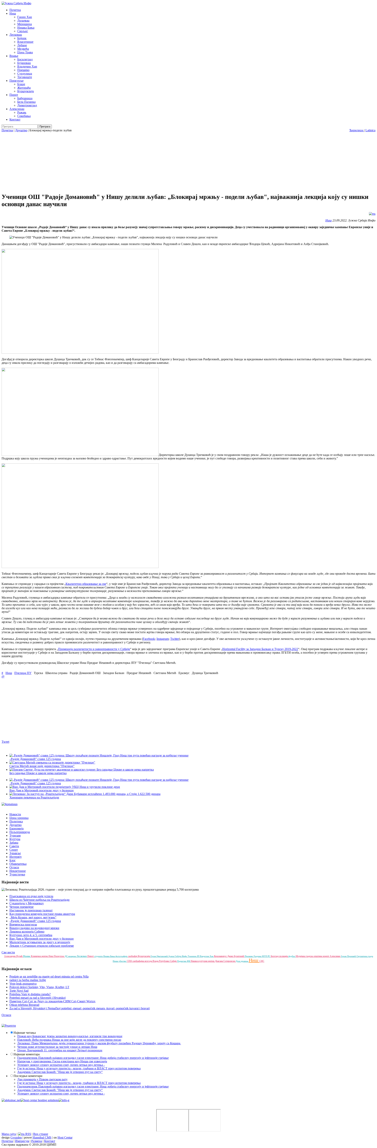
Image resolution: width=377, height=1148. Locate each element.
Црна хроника (18, 818)
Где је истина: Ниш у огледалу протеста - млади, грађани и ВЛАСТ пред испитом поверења (79, 1068)
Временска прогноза (23, 924)
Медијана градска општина (309, 956)
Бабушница (24, 98)
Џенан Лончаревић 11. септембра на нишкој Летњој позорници (59, 1050)
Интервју (15, 856)
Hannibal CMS (42, 1137)
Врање (13, 56)
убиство (123, 961)
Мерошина (24, 24)
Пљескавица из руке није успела (31, 896)
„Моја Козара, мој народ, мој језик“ (32, 917)
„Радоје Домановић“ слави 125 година (35, 921)
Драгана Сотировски (225, 961)
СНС (261, 961)
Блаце (21, 84)
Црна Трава (25, 52)
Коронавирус (220, 956)
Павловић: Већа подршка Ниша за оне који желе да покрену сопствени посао (69, 1039)
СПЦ (130, 961)
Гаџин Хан (24, 17)
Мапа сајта (9, 1134)
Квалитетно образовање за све (86, 583)
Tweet (5, 741)
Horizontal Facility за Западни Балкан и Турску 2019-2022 (260, 649)
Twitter (174, 638)
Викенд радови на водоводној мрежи (34, 928)
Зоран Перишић (349, 956)
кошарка (72, 956)
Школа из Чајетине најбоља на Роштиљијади (39, 899)
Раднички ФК (184, 961)
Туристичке (17, 874)
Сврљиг (22, 31)
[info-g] (64, 1100)
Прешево (23, 70)
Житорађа (24, 87)
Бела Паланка (26, 101)
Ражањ (21, 112)
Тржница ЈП (194, 956)
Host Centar (65, 1137)
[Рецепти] (9, 1025)
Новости (15, 814)
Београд (275, 956)
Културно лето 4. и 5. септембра (30, 935)
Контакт (14, 119)
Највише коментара (27, 1054)
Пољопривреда (19, 832)
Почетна (15, 10)
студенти (98, 956)
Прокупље (16, 80)
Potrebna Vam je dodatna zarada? (30, 994)
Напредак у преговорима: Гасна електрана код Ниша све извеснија (62, 1061)
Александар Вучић (13, 956)
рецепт (326, 956)
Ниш (12, 13)
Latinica (370, 130)
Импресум (22, 1141)
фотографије (121, 956)
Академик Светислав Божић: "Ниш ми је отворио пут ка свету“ (60, 1072)
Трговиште (24, 77)
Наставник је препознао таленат (31, 910)
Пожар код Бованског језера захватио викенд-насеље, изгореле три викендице (69, 1036)
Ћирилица (356, 130)
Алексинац (16, 109)
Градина (258, 956)
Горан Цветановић (159, 956)
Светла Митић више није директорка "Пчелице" (42, 766)
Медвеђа (23, 48)
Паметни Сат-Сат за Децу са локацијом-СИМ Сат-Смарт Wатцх (52, 1001)
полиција (283, 956)
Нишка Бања (25, 27)
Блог (12, 860)
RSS (28, 1134)
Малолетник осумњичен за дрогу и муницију (39, 942)
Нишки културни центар (203, 961)
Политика (16, 821)
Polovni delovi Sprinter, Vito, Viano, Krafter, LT (39, 987)
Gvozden (16, 1137)
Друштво (21, 130)
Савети (14, 846)
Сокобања (24, 116)
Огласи (14, 867)
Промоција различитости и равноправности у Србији (94, 649)
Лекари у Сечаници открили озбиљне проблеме (41, 945)
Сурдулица (24, 73)
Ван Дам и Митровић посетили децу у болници (41, 790)
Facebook (149, 638)
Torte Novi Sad (18, 990)
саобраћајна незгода (143, 961)
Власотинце (25, 41)
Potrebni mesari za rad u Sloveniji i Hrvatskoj (37, 997)
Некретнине (17, 871)
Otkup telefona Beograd (24, 1004)
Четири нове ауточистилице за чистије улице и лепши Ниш (57, 1046)
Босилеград (25, 59)
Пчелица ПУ (22, 673)
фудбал (292, 956)
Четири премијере (21, 906)
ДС (66, 956)
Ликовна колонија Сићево (26, 931)
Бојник (22, 38)
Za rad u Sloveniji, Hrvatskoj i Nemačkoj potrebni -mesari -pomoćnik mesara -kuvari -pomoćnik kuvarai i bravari (79, 1008)
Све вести (8, 952)
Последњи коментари (28, 1076)
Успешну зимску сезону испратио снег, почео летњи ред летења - (61, 1065)
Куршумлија (25, 91)
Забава (13, 842)
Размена (36, 1141)
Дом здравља (242, 961)
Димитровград (27, 105)
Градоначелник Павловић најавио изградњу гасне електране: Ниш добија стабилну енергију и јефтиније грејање (93, 1057)
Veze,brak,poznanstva (23, 983)
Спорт (13, 849)
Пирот (13, 94)
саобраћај (133, 956)
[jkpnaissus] (9, 804)
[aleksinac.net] (11, 1100)
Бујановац (24, 63)
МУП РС (266, 956)
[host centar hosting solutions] (40, 1100)
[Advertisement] (188, 161)
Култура (14, 839)
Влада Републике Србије (165, 961)
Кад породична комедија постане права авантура (42, 914)
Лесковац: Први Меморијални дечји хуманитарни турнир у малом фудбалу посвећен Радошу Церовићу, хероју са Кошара (99, 1043)
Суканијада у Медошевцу (26, 903)
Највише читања (25, 1032)
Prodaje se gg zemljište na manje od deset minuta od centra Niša (49, 976)
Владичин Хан (27, 66)
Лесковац (15, 34)
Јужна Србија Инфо (178, 956)
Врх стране (40, 1134)
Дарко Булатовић (236, 956)
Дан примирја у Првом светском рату (42, 1079)
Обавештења (18, 863)
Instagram (162, 638)
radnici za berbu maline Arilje (27, 980)
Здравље (15, 853)
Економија (16, 828)
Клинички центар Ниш (42, 956)
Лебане (22, 45)
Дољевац (23, 20)
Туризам (15, 835)
